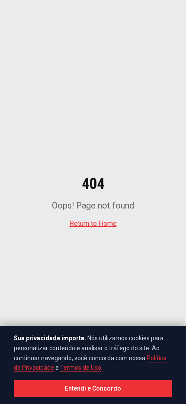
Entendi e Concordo (93, 388)
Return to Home (93, 223)
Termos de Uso (80, 367)
